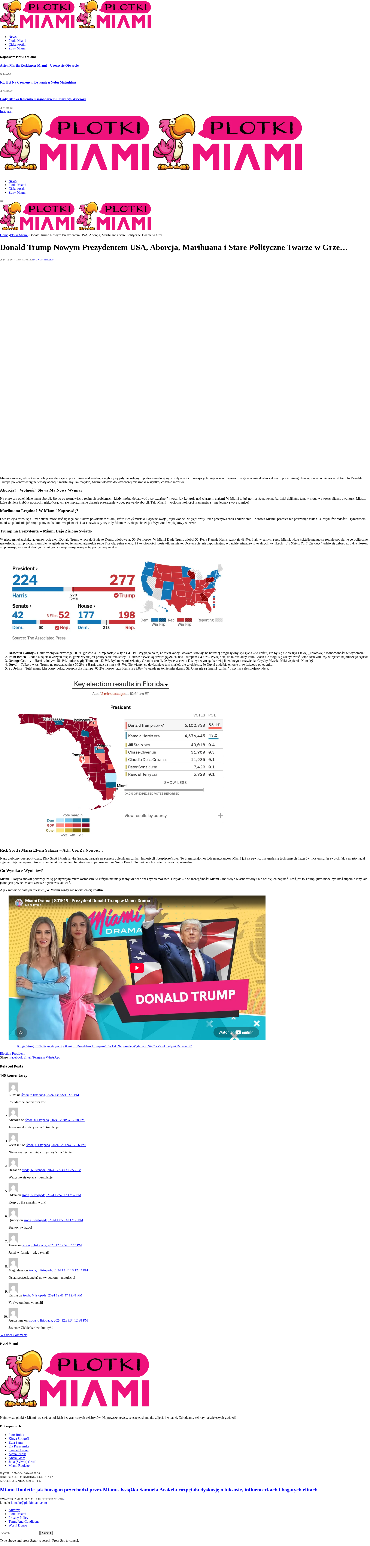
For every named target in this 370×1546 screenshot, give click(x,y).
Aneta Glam (17, 1458)
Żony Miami (17, 48)
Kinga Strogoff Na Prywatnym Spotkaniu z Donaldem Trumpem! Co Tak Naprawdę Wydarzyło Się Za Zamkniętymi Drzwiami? (104, 1046)
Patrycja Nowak (52, 1499)
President (18, 1053)
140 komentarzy (44, 259)
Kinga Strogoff (19, 1438)
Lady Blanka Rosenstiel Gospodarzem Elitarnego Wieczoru (43, 99)
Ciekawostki (17, 44)
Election (5, 1053)
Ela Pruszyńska (19, 1446)
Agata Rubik (17, 1454)
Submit (46, 1533)
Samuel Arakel (18, 1450)
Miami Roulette (19, 1465)
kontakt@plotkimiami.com (29, 1502)
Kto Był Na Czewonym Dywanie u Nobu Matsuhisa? (38, 82)
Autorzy (14, 1510)
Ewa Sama (16, 1442)
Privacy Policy (18, 1517)
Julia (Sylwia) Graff (22, 1462)
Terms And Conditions (24, 1521)
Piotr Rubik (16, 1435)
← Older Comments (13, 1335)
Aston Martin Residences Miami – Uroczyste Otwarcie (39, 65)
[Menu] (1, 201)
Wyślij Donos (18, 1525)
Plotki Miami (17, 40)
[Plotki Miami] (153, 173)
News (12, 37)
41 (64, 1499)
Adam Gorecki (23, 259)
